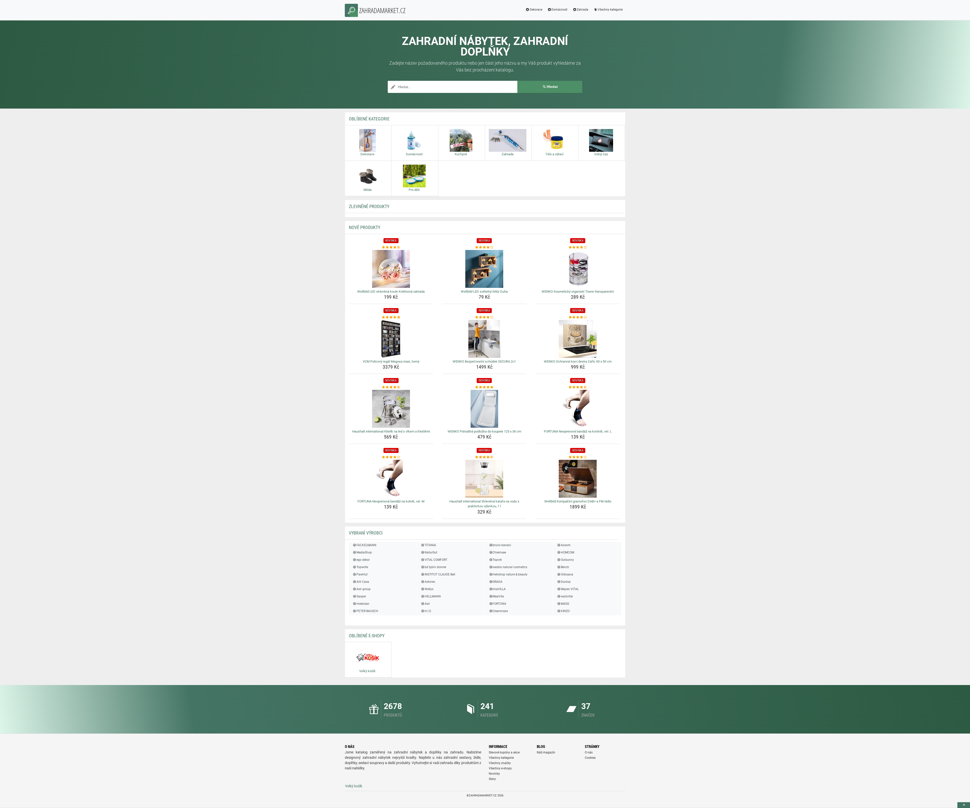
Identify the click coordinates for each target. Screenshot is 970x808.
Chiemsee (499, 552)
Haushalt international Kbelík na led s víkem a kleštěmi (391, 431)
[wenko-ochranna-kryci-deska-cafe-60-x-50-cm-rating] (578, 317)
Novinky (494, 773)
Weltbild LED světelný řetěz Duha (484, 291)
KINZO (565, 611)
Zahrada (582, 9)
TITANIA (430, 545)
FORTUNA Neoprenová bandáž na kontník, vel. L (578, 431)
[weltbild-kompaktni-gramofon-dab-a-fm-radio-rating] (578, 457)
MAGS (565, 603)
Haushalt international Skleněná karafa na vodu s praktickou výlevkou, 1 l (484, 503)
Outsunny (567, 560)
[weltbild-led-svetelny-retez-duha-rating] (484, 247)
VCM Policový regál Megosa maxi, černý (391, 361)
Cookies (590, 758)
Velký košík (353, 786)
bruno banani (502, 545)
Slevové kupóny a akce (504, 752)
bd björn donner (435, 567)
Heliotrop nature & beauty (510, 574)
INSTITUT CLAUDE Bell (440, 574)
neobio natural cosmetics (510, 567)
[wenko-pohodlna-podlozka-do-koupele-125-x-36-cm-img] (484, 409)
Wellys (429, 589)
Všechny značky (500, 763)
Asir (427, 603)
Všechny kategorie (610, 9)
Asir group (363, 589)
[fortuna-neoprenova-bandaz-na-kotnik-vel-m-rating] (391, 457)
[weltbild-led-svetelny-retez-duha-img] (484, 269)
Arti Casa (362, 582)
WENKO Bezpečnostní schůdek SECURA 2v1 (484, 361)
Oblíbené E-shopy (366, 635)
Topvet (497, 560)
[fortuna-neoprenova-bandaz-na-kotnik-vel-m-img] (391, 479)
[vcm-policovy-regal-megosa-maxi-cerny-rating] (391, 317)
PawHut (362, 574)
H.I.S (428, 611)
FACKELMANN (366, 545)
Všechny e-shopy (500, 768)
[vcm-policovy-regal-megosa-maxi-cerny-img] (391, 339)
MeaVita (498, 596)
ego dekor (363, 560)
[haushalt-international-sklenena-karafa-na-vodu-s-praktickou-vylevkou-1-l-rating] (484, 457)
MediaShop (364, 552)
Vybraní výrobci (366, 533)
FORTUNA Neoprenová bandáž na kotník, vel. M (390, 501)
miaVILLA (499, 589)
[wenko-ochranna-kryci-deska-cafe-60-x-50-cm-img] (578, 339)
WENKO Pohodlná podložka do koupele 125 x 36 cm (484, 431)
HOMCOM (567, 552)
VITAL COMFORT (436, 560)
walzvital (567, 596)
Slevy (492, 779)
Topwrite (362, 567)
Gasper (361, 596)
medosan (362, 603)
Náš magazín (546, 752)
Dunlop (566, 582)
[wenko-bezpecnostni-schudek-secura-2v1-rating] (484, 317)
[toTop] (963, 805)
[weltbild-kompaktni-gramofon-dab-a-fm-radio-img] (578, 479)
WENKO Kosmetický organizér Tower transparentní (578, 291)
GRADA (497, 582)
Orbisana (567, 574)
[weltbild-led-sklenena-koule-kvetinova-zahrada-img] (391, 269)
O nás (589, 752)
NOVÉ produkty (364, 227)
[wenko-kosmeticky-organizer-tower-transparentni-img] (578, 269)
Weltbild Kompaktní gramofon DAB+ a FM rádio (577, 501)
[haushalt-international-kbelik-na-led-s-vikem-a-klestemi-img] (391, 409)
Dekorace (536, 9)
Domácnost (559, 9)
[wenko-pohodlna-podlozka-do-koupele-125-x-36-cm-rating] (484, 387)
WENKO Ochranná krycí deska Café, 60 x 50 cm (578, 361)
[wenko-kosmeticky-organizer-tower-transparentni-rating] (578, 247)
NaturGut (431, 552)
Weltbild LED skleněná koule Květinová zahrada (391, 291)
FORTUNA (499, 603)
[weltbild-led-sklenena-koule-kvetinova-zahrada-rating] (391, 247)
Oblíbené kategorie (369, 118)
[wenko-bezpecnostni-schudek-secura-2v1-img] (484, 339)
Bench (565, 567)
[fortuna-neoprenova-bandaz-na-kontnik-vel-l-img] (578, 409)
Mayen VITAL (570, 589)
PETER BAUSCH (367, 611)
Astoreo (430, 582)
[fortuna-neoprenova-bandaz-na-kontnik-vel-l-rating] (578, 387)
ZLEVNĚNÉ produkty (369, 206)
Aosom (566, 545)
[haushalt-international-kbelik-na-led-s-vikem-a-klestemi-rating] (391, 387)
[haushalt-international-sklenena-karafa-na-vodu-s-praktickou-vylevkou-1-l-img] (484, 479)
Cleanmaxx (500, 611)
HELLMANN (433, 596)
